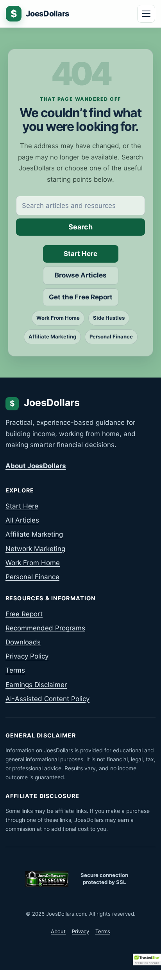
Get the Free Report (81, 297)
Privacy (80, 931)
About (58, 931)
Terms (15, 670)
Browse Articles (81, 275)
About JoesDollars (35, 466)
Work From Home (58, 318)
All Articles (22, 520)
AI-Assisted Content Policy (47, 699)
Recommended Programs (45, 628)
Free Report (24, 614)
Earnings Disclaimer (36, 685)
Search (80, 227)
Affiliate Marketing (52, 336)
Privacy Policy (26, 656)
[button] (147, 959)
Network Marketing (35, 549)
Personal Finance (111, 336)
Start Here (80, 254)
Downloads (23, 642)
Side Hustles (109, 318)
